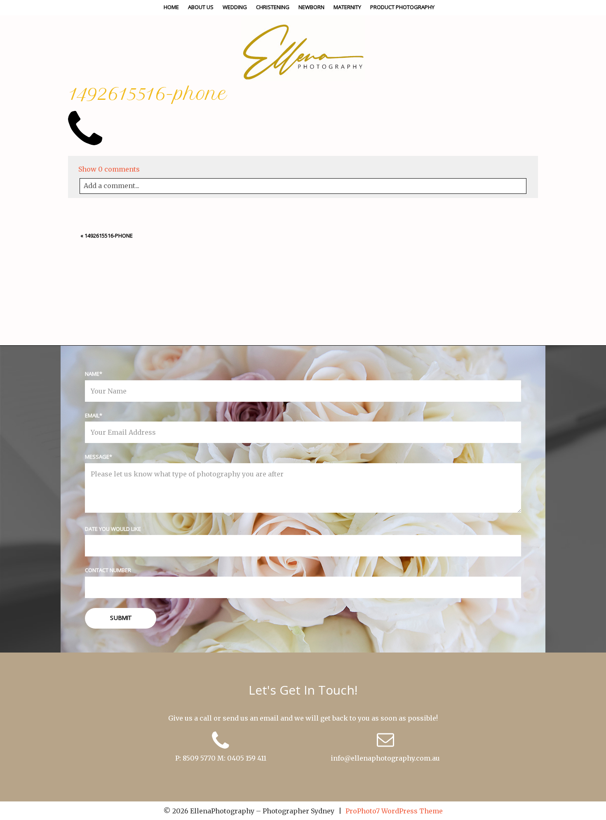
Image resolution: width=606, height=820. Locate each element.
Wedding (235, 7)
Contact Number (108, 570)
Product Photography (402, 7)
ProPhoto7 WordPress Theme (394, 811)
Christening (272, 7)
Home (171, 7)
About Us (201, 7)
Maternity (347, 7)
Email (92, 415)
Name (92, 373)
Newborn (311, 7)
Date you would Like (113, 529)
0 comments (109, 169)
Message (97, 456)
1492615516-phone (109, 235)
